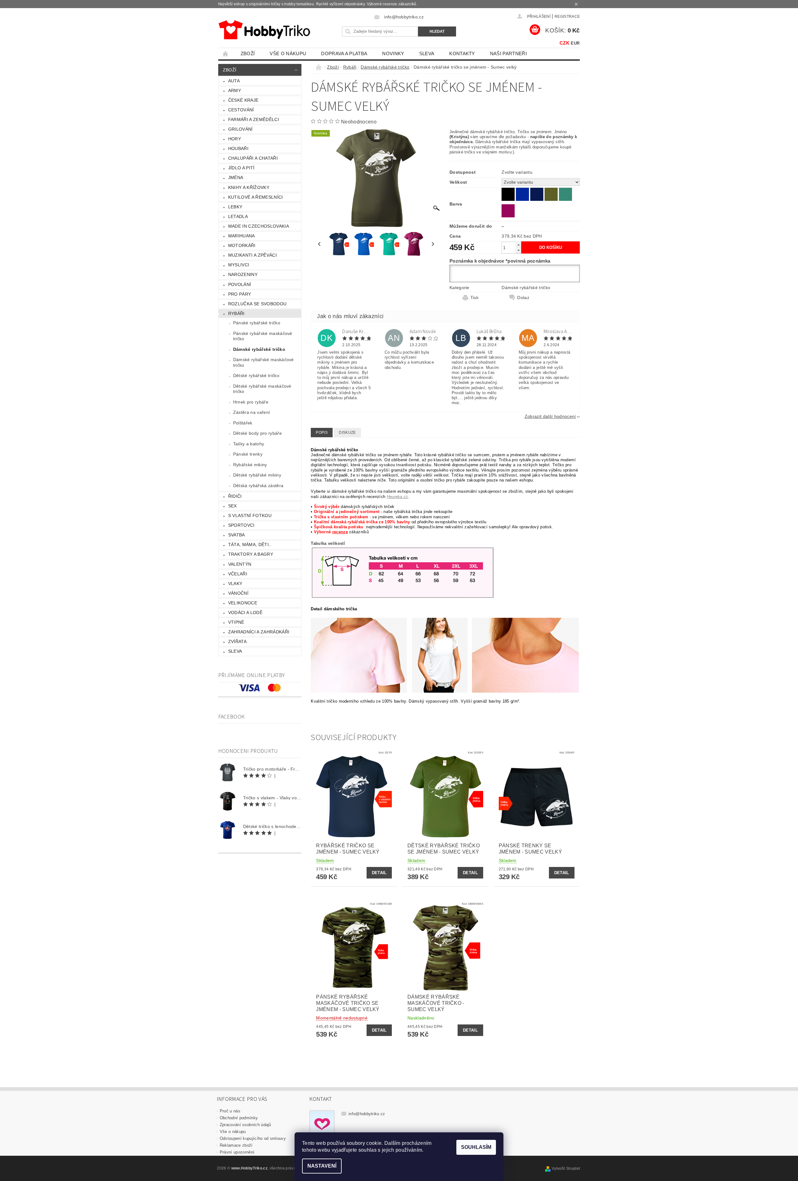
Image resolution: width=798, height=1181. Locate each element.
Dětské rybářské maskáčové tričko (262, 389)
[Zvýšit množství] (518, 245)
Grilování (240, 129)
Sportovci (241, 525)
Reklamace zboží (236, 1145)
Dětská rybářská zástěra (258, 485)
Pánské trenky (247, 454)
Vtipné (236, 622)
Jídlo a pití (241, 167)
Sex (232, 505)
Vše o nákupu (288, 53)
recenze (340, 532)
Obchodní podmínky (239, 1118)
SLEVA (427, 53)
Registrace (567, 16)
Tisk (474, 297)
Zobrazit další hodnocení (550, 416)
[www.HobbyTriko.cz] (264, 30)
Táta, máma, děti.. (250, 544)
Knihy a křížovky (248, 187)
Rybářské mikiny (250, 464)
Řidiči (235, 496)
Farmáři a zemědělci (253, 119)
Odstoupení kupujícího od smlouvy (253, 1138)
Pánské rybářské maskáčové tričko (262, 336)
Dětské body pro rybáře (257, 433)
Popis (322, 432)
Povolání (239, 284)
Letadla (238, 216)
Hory (234, 138)
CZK (565, 43)
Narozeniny (242, 274)
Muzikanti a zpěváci (252, 255)
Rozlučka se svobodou (257, 303)
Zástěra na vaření (251, 412)
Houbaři (238, 148)
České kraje (243, 100)
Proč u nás (230, 1111)
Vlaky (235, 583)
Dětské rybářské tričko (256, 375)
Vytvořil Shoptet (566, 1168)
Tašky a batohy (248, 443)
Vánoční (238, 593)
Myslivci (238, 264)
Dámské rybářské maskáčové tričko (263, 362)
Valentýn (240, 564)
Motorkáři (242, 245)
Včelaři (237, 573)
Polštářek (242, 422)
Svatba (236, 534)
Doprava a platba (344, 53)
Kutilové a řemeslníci (255, 197)
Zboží (248, 53)
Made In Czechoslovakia (258, 226)
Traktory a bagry (250, 554)
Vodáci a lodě (245, 612)
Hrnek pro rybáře (250, 401)
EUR (575, 43)
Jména (235, 177)
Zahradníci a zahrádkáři (258, 631)
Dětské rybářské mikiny (257, 474)
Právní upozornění (237, 1152)
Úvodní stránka (225, 53)
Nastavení (321, 1166)
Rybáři (236, 313)
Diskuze (347, 432)
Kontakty (462, 53)
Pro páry (239, 294)
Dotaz (523, 297)
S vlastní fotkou (250, 515)
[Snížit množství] (518, 250)
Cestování (241, 109)
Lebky (235, 206)
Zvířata (237, 641)
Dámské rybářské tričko (259, 349)
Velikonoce (242, 602)
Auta (234, 80)
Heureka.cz (397, 496)
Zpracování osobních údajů (245, 1124)
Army (234, 90)
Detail (379, 872)
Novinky (393, 53)
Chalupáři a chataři (253, 158)
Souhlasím (476, 1147)
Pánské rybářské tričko (256, 322)
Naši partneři (508, 53)
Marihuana (241, 235)
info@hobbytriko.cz (367, 1113)
